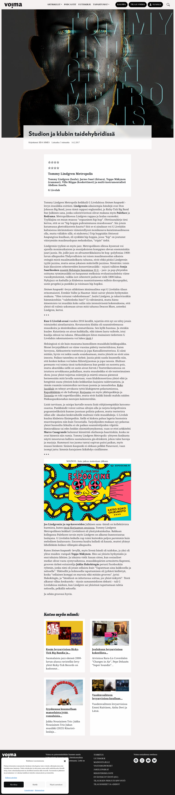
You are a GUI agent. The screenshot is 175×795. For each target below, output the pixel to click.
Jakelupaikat (101, 769)
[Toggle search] (168, 4)
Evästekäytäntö (29, 790)
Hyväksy (13, 785)
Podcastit (70, 4)
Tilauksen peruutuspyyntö (109, 781)
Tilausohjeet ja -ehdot (107, 784)
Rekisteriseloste (39, 790)
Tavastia (49, 395)
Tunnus (156, 4)
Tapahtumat (100, 4)
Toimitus (99, 755)
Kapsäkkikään (52, 392)
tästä (88, 338)
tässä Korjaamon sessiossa (79, 527)
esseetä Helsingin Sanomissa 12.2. (79, 270)
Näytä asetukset (56, 785)
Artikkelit (53, 4)
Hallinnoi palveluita (11, 778)
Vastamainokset (103, 766)
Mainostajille (102, 762)
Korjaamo (85, 392)
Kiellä (35, 785)
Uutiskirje (84, 4)
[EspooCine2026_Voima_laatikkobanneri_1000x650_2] (87, 491)
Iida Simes (44, 142)
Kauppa (121, 4)
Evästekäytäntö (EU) (106, 777)
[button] (65, 761)
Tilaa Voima (138, 4)
